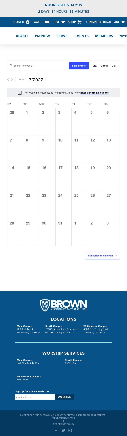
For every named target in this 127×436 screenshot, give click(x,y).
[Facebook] (57, 431)
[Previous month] (8, 79)
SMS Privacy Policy (63, 423)
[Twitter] (63, 430)
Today (21, 79)
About (22, 36)
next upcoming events (94, 92)
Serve (62, 36)
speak (71, 418)
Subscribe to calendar (100, 255)
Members (104, 36)
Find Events (79, 65)
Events (81, 36)
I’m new (42, 36)
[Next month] (12, 79)
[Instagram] (70, 431)
